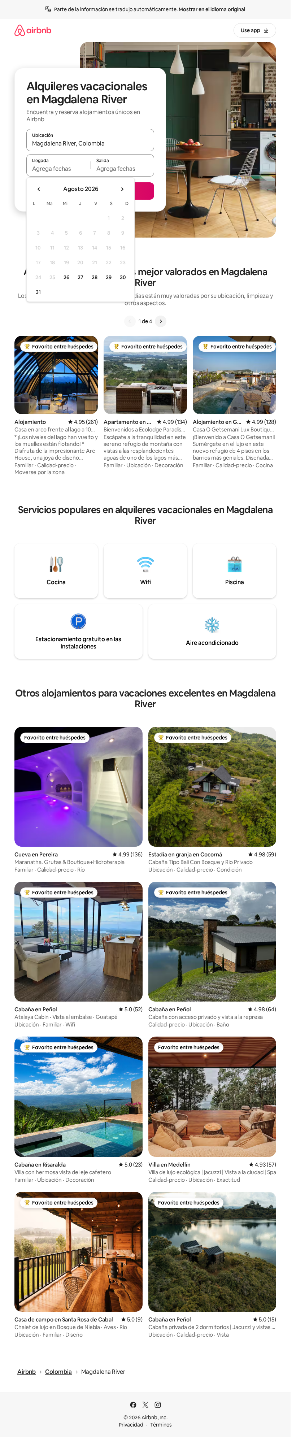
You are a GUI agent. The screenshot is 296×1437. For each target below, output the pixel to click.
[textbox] (58, 168)
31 (38, 292)
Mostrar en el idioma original (212, 9)
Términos (161, 1424)
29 (109, 277)
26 (66, 277)
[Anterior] (130, 321)
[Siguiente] (160, 321)
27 (80, 277)
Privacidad (131, 1424)
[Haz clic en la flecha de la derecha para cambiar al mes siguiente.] (122, 189)
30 (123, 277)
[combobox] (90, 143)
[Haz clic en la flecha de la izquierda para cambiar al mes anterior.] (39, 189)
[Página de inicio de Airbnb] (32, 30)
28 (94, 277)
